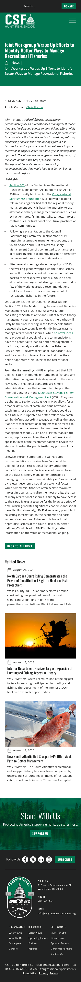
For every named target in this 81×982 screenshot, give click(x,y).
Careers (13, 948)
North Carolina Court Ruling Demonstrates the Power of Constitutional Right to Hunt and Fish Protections (37, 580)
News (16, 62)
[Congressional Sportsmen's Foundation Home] (20, 21)
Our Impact (15, 943)
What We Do (15, 938)
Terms (54, 973)
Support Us (40, 833)
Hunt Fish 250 (58, 932)
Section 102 (17, 185)
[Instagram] (49, 859)
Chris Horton (34, 107)
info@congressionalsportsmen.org (57, 913)
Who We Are (15, 932)
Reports (33, 948)
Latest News (35, 932)
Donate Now (57, 938)
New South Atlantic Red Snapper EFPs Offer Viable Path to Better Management (39, 758)
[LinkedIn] (41, 859)
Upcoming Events (38, 938)
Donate (69, 6)
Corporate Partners (61, 948)
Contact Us (57, 954)
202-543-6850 (45, 901)
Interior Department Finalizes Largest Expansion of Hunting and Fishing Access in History (39, 670)
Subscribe (65, 859)
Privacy (43, 973)
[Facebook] (25, 859)
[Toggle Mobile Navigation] (72, 21)
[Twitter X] (33, 859)
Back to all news (19, 546)
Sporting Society (60, 943)
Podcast (33, 943)
